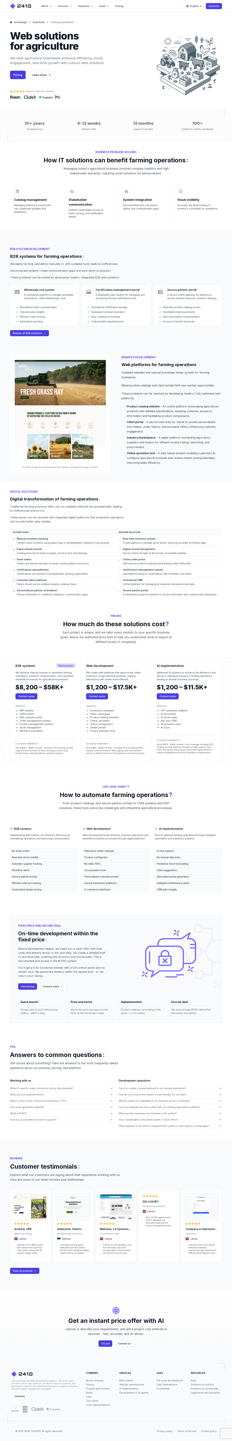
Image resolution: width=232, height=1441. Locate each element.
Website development (131, 1384)
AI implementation (129, 1388)
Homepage (20, 22)
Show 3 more (16, 894)
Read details (20, 1257)
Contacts (214, 6)
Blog (193, 1380)
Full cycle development (170, 1380)
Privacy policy (165, 1431)
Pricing (17, 75)
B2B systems (126, 1380)
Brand (89, 1392)
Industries (39, 22)
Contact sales (26, 696)
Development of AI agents (133, 1392)
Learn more (39, 75)
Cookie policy (209, 1431)
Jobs (89, 1396)
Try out (105, 1343)
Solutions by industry (202, 1384)
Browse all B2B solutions (27, 333)
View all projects (23, 1270)
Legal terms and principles (205, 1392)
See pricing (27, 986)
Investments (163, 1388)
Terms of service (186, 1431)
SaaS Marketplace (167, 1384)
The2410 (36, 1431)
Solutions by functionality (205, 1388)
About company (95, 1380)
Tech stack (92, 1400)
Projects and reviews (98, 1388)
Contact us (124, 1343)
